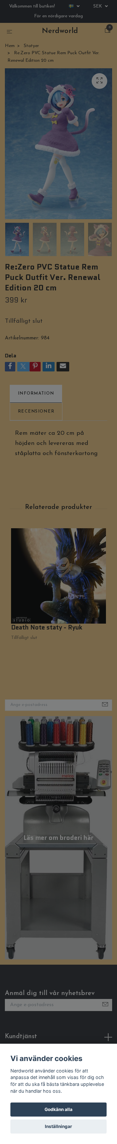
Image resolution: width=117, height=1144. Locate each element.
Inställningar (58, 1126)
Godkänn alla (58, 1109)
